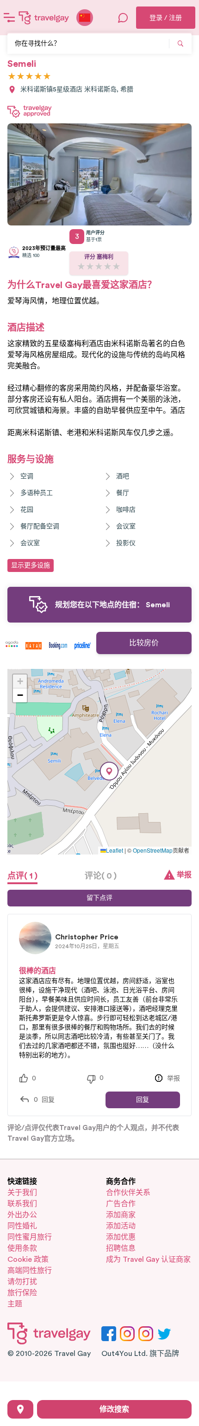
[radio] (11, 77)
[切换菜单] (9, 17)
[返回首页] (44, 18)
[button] (109, 771)
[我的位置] (20, 1409)
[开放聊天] (123, 17)
